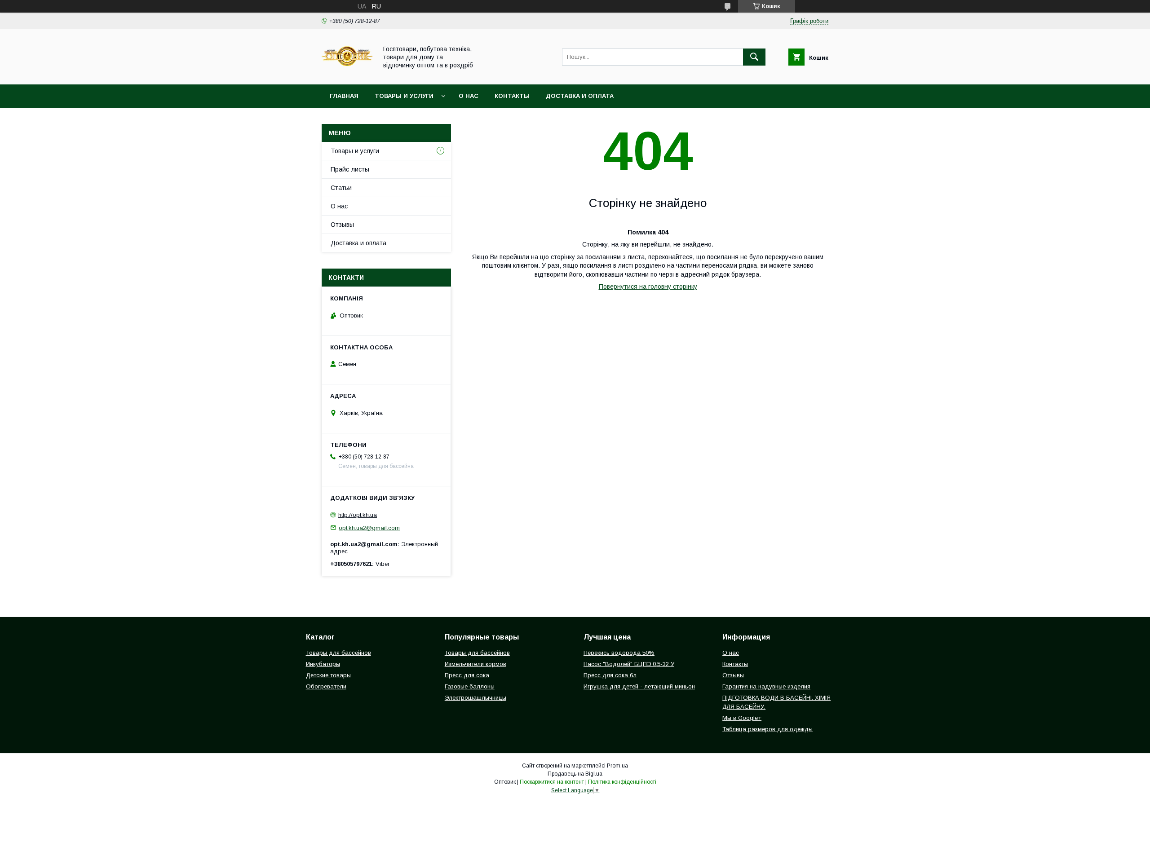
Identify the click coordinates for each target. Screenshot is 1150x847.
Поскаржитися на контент (552, 782)
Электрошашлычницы (475, 697)
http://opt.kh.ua (357, 515)
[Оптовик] (347, 72)
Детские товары (328, 675)
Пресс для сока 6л (610, 675)
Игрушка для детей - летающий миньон (639, 686)
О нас (468, 96)
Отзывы (342, 224)
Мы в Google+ (741, 718)
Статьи (341, 187)
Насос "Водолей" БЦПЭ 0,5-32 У (629, 664)
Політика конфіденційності (622, 782)
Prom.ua (617, 766)
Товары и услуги (404, 96)
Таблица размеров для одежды (767, 729)
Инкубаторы (323, 664)
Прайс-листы (350, 169)
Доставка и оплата (580, 96)
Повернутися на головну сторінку (648, 286)
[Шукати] (754, 57)
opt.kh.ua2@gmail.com (369, 527)
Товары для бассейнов (338, 652)
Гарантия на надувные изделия (766, 686)
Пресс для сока (467, 675)
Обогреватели (326, 686)
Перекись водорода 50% (619, 652)
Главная (344, 96)
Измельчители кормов (475, 664)
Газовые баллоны (470, 686)
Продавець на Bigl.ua (575, 774)
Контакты (512, 96)
